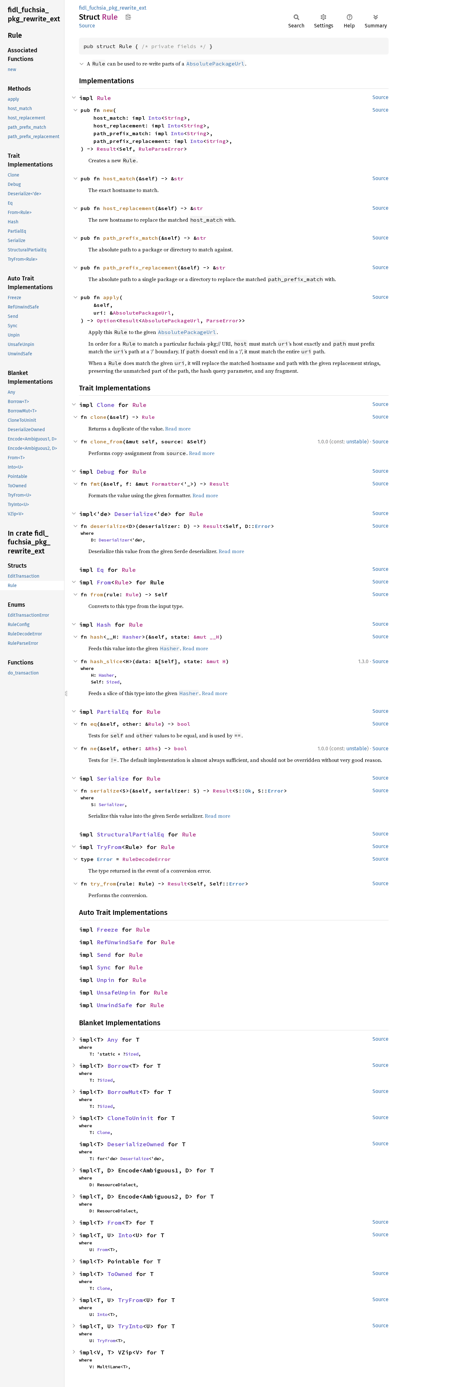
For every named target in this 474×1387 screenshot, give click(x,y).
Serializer (111, 804)
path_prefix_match (130, 238)
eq (93, 724)
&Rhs (151, 748)
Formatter (166, 484)
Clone (105, 405)
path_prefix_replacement (140, 267)
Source (87, 26)
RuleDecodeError (147, 859)
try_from (103, 883)
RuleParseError (161, 149)
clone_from (106, 441)
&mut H (216, 661)
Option (106, 320)
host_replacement (129, 208)
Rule (104, 98)
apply (111, 297)
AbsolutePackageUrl (142, 312)
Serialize (113, 778)
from (96, 594)
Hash (104, 624)
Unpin (105, 980)
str (179, 178)
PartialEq (113, 711)
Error (263, 526)
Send (104, 954)
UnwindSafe (114, 1005)
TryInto (130, 1326)
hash (96, 636)
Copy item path (128, 16)
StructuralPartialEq (130, 834)
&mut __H (206, 636)
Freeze (107, 929)
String (174, 118)
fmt (95, 484)
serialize (104, 790)
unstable (356, 442)
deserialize (108, 526)
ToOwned (119, 1274)
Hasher (132, 636)
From (104, 582)
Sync (104, 967)
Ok (248, 790)
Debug (105, 471)
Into (154, 118)
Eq (100, 569)
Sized (112, 682)
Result (106, 149)
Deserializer (114, 540)
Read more (178, 428)
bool (183, 724)
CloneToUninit (130, 1118)
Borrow (118, 1065)
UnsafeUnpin (116, 992)
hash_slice (106, 661)
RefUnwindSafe (120, 942)
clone (98, 417)
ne (93, 748)
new (108, 110)
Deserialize (133, 514)
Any (112, 1039)
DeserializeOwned (135, 1144)
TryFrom (109, 847)
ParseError (222, 320)
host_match (119, 178)
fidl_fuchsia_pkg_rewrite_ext (112, 8)
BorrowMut (123, 1092)
